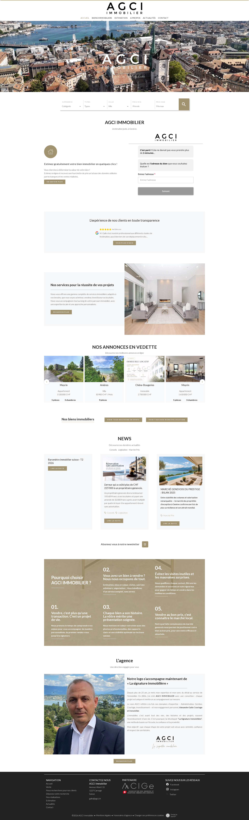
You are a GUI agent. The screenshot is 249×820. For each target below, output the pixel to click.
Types (87, 102)
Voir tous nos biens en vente (123, 420)
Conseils (113, 449)
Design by (174, 815)
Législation (122, 449)
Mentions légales (103, 815)
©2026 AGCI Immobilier (83, 815)
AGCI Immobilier (98, 783)
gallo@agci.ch (95, 798)
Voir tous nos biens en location (167, 420)
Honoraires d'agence (122, 815)
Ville (111, 102)
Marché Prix (134, 449)
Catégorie (67, 102)
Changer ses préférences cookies (149, 815)
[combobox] (71, 106)
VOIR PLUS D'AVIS (124, 243)
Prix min (137, 102)
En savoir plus (55, 182)
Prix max (160, 102)
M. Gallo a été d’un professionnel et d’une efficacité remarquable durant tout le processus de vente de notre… (125, 235)
